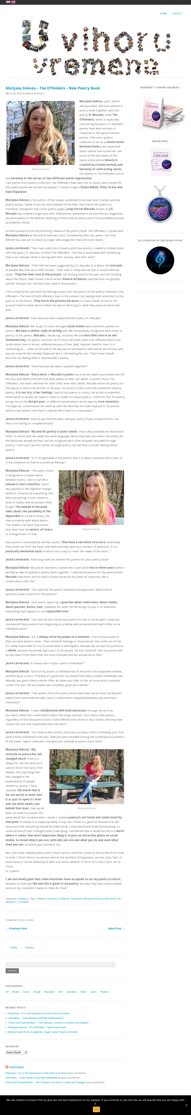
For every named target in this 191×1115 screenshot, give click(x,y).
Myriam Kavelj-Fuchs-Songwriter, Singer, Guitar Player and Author (43, 1032)
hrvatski (8, 2)
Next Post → (116, 928)
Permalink (23, 902)
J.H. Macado (64, 898)
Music (84, 991)
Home (163, 13)
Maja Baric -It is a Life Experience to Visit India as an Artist (39, 1013)
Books (15, 991)
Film (61, 991)
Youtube (29, 947)
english (13, 2)
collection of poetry (47, 898)
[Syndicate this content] (7, 1067)
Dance (26, 991)
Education (49, 991)
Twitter (13, 947)
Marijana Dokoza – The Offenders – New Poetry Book (37, 1027)
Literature (23, 898)
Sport (93, 991)
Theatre (104, 991)
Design (37, 991)
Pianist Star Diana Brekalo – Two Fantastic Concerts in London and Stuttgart (48, 1022)
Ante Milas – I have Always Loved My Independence (35, 1018)
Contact (177, 13)
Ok (96, 1109)
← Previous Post (16, 928)
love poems (77, 898)
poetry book (109, 898)
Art (7, 991)
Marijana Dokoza (93, 898)
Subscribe (16, 1067)
